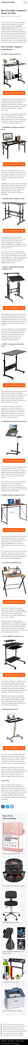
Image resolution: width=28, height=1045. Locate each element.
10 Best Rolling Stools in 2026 (11, 922)
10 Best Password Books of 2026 (11, 853)
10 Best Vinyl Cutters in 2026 (11, 982)
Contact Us (11, 1041)
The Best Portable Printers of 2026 (12, 1011)
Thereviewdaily (16, 16)
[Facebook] (3, 807)
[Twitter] (7, 807)
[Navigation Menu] (25, 2)
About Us (3, 1041)
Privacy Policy (20, 1041)
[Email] (12, 807)
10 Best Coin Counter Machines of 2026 (13, 886)
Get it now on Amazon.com (14, 93)
